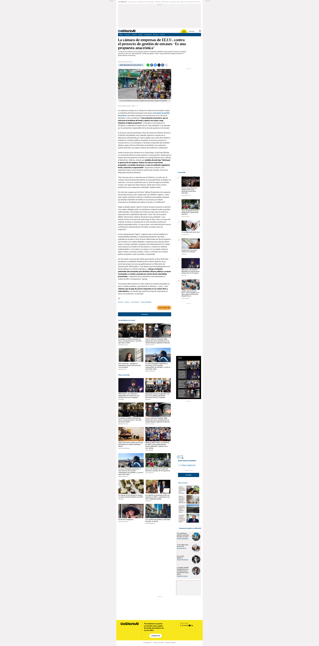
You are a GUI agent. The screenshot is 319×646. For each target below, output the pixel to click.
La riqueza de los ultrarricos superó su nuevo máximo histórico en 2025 (130, 496)
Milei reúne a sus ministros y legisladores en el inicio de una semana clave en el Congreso (128, 395)
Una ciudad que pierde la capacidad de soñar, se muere (157, 520)
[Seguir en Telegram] (185, 625)
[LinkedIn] (162, 65)
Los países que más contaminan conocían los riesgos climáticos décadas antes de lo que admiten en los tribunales (182, 518)
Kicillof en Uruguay (165, 1)
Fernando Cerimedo (150, 1)
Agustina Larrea (122, 369)
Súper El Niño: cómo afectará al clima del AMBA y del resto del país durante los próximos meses (182, 499)
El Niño (195, 1)
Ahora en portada (124, 375)
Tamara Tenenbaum (123, 521)
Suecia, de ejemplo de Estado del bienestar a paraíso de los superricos (157, 470)
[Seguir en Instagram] (187, 625)
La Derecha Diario (158, 1)
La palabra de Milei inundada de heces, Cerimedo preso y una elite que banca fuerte (129, 341)
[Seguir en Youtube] (189, 625)
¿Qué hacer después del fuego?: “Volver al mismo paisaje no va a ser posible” (182, 509)
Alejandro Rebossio (150, 371)
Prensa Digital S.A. (147, 642)
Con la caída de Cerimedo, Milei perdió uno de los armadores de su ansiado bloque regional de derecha (157, 341)
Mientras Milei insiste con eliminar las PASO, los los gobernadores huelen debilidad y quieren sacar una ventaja (157, 445)
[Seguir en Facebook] (182, 625)
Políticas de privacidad (158, 642)
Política (121, 34)
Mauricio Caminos (149, 344)
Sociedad (134, 34)
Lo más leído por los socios (126, 320)
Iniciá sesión (191, 31)
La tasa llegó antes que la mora (191, 232)
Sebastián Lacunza (123, 344)
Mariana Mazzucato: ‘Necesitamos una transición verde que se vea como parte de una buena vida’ (182, 490)
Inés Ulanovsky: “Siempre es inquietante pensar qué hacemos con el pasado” (129, 365)
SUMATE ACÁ (155, 636)
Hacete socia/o (184, 32)
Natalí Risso (148, 500)
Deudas (178, 1)
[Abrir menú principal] (200, 31)
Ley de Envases (135, 302)
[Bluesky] (155, 65)
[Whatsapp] (148, 65)
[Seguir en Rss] (192, 625)
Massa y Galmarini (172, 1)
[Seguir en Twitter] (181, 625)
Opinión (140, 34)
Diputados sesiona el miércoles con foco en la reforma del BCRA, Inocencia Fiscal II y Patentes (157, 395)
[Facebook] (151, 65)
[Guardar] (166, 65)
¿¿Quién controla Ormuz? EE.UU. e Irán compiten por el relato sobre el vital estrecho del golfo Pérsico (190, 293)
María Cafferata (149, 450)
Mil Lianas (156, 34)
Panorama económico (132, 1)
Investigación (148, 34)
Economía (127, 34)
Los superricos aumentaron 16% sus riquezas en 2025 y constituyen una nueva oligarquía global (157, 497)
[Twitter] (159, 65)
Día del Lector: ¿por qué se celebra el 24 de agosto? (189, 251)
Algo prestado (200, 1)
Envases (127, 302)
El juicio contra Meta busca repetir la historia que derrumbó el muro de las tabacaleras (189, 190)
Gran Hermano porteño (141, 1)
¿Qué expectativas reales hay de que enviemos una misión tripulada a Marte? (130, 444)
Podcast (162, 34)
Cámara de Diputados (146, 302)
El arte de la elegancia (125, 519)
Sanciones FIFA (183, 1)
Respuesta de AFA (190, 1)
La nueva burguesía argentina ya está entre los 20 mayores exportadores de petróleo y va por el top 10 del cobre (157, 366)
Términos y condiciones (170, 642)
